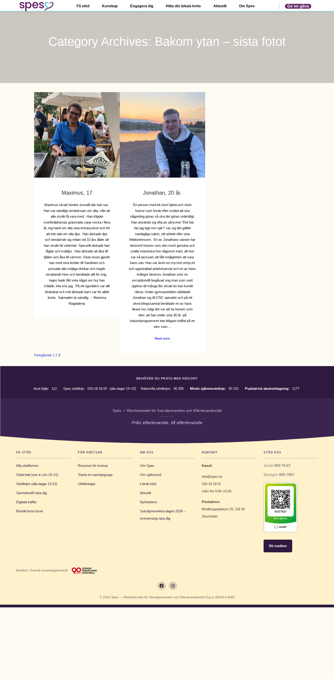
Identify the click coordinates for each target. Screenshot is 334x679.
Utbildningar (86, 484)
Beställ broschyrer (29, 511)
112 (54, 388)
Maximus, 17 (77, 193)
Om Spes (147, 466)
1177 (295, 388)
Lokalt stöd (148, 484)
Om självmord (150, 475)
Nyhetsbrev (148, 502)
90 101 (234, 388)
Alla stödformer (27, 466)
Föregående (43, 355)
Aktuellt (145, 493)
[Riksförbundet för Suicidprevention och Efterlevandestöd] (36, 6)
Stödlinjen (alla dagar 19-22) (36, 484)
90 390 (179, 388)
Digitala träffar (26, 502)
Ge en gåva (298, 6)
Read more (162, 338)
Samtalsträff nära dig (31, 493)
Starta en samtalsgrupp (95, 475)
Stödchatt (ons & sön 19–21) (37, 475)
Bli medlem (278, 546)
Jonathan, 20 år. (162, 193)
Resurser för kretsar (93, 466)
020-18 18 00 (97, 388)
